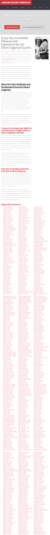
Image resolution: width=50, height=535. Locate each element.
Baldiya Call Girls (7, 341)
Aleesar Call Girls (22, 234)
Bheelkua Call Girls (7, 515)
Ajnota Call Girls (22, 225)
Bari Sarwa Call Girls (7, 400)
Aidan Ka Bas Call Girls (8, 219)
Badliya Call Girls (38, 303)
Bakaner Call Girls (38, 332)
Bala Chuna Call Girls (8, 337)
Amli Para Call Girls (38, 255)
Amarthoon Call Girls (8, 243)
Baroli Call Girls (37, 415)
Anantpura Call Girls (23, 261)
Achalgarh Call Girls (38, 208)
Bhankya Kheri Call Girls (24, 486)
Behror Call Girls (7, 456)
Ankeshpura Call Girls (39, 264)
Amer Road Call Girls (8, 252)
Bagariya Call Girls (7, 310)
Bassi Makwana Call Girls (39, 431)
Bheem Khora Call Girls (8, 517)
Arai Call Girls (6, 270)
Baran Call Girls (6, 381)
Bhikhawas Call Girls (7, 524)
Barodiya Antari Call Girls (9, 415)
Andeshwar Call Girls (8, 262)
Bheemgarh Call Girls (39, 517)
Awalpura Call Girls (7, 288)
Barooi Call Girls (37, 417)
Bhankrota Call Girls (7, 486)
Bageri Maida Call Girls (39, 314)
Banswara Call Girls (7, 370)
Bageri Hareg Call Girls (23, 314)
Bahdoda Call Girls (22, 323)
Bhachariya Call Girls (8, 461)
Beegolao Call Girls (7, 442)
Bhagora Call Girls (22, 466)
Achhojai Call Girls (38, 210)
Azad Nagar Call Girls (38, 289)
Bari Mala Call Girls (22, 399)
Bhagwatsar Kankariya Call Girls (10, 470)
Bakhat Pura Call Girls (8, 334)
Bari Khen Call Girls (7, 399)
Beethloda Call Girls (7, 454)
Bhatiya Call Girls (7, 502)
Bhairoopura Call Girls (39, 472)
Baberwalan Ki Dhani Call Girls (25, 291)
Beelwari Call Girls (38, 445)
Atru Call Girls (37, 286)
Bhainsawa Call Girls (38, 470)
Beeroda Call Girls (38, 452)
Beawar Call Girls (7, 440)
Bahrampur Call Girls (8, 325)
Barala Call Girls (37, 379)
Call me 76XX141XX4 (12, 27)
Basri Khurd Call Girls (8, 429)
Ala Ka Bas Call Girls (38, 232)
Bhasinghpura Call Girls (39, 497)
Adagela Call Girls (22, 212)
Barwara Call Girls (38, 418)
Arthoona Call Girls (7, 277)
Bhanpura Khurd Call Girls (40, 488)
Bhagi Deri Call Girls (7, 466)
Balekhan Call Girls (22, 341)
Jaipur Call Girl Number (12, 193)
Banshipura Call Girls (8, 366)
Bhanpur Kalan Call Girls (9, 488)
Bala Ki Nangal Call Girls (24, 337)
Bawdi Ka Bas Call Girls (39, 436)
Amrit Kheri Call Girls (38, 257)
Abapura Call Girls (22, 207)
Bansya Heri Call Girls (23, 370)
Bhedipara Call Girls (23, 513)
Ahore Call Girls (37, 217)
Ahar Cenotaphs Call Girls (24, 217)
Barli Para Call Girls (22, 408)
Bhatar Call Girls (7, 501)
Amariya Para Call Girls (39, 239)
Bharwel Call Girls (22, 497)
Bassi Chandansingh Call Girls (10, 431)
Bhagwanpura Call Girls (23, 468)
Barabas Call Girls (7, 379)
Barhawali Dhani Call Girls (9, 397)
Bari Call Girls (21, 397)
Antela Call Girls (6, 268)
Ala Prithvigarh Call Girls (8, 234)
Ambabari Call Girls (22, 244)
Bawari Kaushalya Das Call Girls (10, 436)
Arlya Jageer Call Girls (39, 273)
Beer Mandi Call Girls (39, 447)
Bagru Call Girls (6, 321)
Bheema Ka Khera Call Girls (24, 517)
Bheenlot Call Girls (7, 520)
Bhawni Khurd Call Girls (8, 513)
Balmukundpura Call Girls (24, 345)
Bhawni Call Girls (38, 511)
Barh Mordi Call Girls (8, 391)
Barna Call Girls (6, 411)
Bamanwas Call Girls (38, 348)
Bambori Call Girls (38, 352)
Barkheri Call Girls (38, 404)
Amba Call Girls (22, 243)
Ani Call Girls (6, 264)
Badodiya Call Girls (7, 305)
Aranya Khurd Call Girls (39, 271)
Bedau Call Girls (22, 440)
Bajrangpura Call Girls (8, 332)
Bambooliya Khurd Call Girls (9, 352)
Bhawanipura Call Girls (39, 508)
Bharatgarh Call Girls (23, 493)
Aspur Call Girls (6, 282)
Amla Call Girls (21, 253)
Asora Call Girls (37, 280)
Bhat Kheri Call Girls (7, 499)
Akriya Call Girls (21, 232)
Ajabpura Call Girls (38, 219)
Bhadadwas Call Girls (23, 461)
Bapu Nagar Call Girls (8, 377)
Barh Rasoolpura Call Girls (40, 393)
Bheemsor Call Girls (38, 519)
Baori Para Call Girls (23, 373)
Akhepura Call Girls (38, 228)
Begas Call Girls (22, 454)
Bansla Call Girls (22, 366)
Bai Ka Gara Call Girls (38, 325)
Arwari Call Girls (22, 277)
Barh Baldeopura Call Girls (40, 384)
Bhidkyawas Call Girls (23, 522)
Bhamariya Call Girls (38, 477)
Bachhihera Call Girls (38, 291)
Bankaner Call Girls (22, 364)
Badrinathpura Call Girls (24, 307)
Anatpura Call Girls (38, 261)
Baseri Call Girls (37, 424)
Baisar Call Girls (6, 328)
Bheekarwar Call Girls (39, 513)
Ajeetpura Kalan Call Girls (24, 221)
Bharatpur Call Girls (7, 495)
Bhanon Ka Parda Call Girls (40, 486)
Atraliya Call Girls (22, 286)
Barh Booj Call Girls (22, 386)
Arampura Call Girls (23, 270)
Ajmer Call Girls (6, 223)
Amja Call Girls (37, 252)
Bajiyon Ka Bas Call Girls (39, 330)
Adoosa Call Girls (38, 214)
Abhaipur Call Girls (38, 207)
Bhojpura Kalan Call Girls (39, 533)
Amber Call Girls (22, 248)
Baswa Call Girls (22, 433)
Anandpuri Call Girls (38, 259)
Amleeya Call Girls (38, 253)
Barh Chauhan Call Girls (8, 388)
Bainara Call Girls (22, 327)
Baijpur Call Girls (7, 327)
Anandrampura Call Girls (9, 261)
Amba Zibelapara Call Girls (9, 244)
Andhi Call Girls (21, 262)
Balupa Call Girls (7, 348)
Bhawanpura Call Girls (23, 510)
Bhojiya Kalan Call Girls (23, 531)
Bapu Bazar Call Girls (39, 375)
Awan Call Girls (21, 288)
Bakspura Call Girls (22, 336)
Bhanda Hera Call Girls (39, 481)
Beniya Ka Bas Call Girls (8, 457)
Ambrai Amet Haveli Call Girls (41, 248)
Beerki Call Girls (6, 452)
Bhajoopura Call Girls (39, 474)
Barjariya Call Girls (38, 402)
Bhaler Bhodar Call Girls (8, 475)
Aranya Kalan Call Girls (23, 271)
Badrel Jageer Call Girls (39, 305)
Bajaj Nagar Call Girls (38, 328)
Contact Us (40, 7)
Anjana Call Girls (22, 264)
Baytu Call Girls (37, 438)
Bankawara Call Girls (38, 364)
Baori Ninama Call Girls (8, 373)
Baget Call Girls (6, 316)
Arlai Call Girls (21, 273)
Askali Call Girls (21, 280)
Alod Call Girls (6, 235)
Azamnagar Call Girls (8, 291)
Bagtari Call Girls (22, 321)
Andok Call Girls (37, 262)
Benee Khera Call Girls (39, 456)
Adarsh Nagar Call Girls (39, 212)
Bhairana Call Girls (22, 472)
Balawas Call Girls (38, 339)
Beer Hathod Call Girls (23, 447)
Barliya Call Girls (22, 409)
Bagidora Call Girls (38, 316)
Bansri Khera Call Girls (8, 368)
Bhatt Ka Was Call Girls (39, 502)
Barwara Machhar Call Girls (24, 420)
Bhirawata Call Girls (38, 528)
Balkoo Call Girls (7, 343)
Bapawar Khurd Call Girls (9, 375)
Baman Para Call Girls (23, 348)
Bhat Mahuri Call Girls (23, 499)
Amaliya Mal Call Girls (8, 239)
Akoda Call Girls (37, 230)
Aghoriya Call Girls (22, 216)
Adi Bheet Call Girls (22, 214)
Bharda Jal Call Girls (23, 495)
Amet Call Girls (21, 252)
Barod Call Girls (37, 411)
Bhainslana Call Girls (8, 472)
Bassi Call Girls (21, 429)
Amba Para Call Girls (38, 243)
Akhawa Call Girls (38, 226)
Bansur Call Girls (38, 368)
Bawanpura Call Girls (23, 435)
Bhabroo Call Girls (38, 459)
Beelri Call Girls (37, 444)
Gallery (28, 7)
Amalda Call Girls (22, 237)
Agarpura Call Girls (7, 216)
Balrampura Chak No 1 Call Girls (41, 346)
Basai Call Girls (21, 424)
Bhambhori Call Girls (23, 479)
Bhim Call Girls (37, 524)
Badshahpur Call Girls (8, 309)
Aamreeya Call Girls (7, 207)
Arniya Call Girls (6, 275)
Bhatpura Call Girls (22, 502)
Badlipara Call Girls (22, 303)
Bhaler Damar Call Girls (39, 475)
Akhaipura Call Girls (23, 226)
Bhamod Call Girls (38, 479)
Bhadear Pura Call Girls (39, 461)
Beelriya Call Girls (7, 445)
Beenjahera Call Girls (8, 447)
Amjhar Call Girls (7, 253)
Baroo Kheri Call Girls (23, 417)
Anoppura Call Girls (23, 266)
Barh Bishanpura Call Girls (9, 386)
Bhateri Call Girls (22, 501)
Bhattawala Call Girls (8, 504)
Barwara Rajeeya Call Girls (40, 420)
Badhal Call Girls (7, 300)
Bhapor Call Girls (7, 493)
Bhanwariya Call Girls (23, 490)
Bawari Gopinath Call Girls (40, 435)
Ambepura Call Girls (8, 248)
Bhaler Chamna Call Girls (24, 475)
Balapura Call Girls (7, 339)
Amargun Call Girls (22, 239)
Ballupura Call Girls (7, 345)
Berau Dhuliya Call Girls (23, 457)
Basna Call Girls (6, 426)
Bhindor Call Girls (7, 528)
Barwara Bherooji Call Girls (9, 420)
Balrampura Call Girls (23, 346)
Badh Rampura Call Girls (24, 298)
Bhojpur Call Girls (7, 533)
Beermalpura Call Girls (23, 452)
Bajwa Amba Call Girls (23, 332)
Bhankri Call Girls (38, 484)
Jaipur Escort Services (16, 2)
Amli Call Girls (6, 255)
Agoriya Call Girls (37, 216)
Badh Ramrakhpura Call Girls (40, 298)
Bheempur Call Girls (8, 519)
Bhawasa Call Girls (7, 511)
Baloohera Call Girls (38, 345)
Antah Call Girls (37, 266)
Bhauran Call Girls (38, 506)
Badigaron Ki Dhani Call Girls (25, 301)
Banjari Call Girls (22, 363)
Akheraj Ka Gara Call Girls (9, 230)
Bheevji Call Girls (22, 520)
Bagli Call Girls (6, 318)
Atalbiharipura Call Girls (39, 284)
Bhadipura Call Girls (23, 463)
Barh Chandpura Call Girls (40, 386)
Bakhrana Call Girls (38, 334)
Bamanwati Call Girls (8, 350)
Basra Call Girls (21, 426)
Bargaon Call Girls (22, 382)
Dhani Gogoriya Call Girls (23, 141)
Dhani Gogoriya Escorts (8, 59)
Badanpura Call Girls (23, 293)
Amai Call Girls (6, 237)
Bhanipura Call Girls (38, 483)
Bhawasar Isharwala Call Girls (25, 511)
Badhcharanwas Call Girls (24, 300)
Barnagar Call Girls (22, 411)
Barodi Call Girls (22, 413)
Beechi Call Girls (37, 440)
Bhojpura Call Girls (22, 533)
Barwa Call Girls (22, 418)
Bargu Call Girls (37, 382)
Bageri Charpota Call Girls (9, 314)
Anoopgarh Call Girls (8, 266)
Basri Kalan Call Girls (38, 427)
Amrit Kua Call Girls (7, 259)
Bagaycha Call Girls (38, 312)
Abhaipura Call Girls (7, 208)
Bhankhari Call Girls (23, 484)
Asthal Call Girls (37, 282)
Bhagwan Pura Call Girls (8, 468)
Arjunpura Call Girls (7, 273)
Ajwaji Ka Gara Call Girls (39, 225)
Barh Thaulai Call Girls (8, 395)
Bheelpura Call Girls (23, 515)
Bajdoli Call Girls (22, 330)
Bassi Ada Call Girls (38, 429)
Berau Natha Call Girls (39, 457)
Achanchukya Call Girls (23, 210)
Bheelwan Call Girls (38, 515)
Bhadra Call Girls (38, 463)
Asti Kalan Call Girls (7, 284)
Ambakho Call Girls (7, 246)
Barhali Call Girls (37, 395)
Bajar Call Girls (6, 330)
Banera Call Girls (7, 359)
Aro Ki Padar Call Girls (23, 275)
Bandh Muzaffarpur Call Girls (40, 357)
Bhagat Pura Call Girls (23, 465)
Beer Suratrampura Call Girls (40, 449)
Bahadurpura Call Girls (8, 323)
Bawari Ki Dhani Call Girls (24, 436)
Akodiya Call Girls (7, 232)
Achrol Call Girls (6, 212)
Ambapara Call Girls (23, 246)
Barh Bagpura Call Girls (23, 384)
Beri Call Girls (6, 459)
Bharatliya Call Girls (38, 493)
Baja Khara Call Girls (23, 328)
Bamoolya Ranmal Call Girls (25, 355)
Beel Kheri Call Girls (38, 442)
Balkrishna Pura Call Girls (24, 343)
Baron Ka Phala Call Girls (9, 417)
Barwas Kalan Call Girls (8, 422)
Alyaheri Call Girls (38, 235)
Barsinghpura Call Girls (8, 418)
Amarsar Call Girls (22, 241)
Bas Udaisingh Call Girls (8, 424)
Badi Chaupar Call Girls (8, 301)
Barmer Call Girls (38, 409)
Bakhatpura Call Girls (23, 334)
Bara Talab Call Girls (38, 377)
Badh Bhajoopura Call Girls (24, 296)
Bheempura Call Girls (23, 519)
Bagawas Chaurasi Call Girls (24, 312)
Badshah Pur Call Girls (39, 307)
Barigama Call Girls (38, 400)
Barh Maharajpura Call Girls (24, 390)
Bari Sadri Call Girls (38, 399)
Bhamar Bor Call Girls (23, 477)
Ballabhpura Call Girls (39, 343)
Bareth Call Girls (7, 382)
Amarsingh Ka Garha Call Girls (41, 241)
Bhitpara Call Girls (7, 529)
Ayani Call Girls (21, 289)
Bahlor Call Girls (37, 323)
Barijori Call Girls (7, 402)
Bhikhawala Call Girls (38, 522)
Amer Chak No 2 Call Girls (40, 250)
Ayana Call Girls (6, 289)
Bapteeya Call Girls (22, 375)
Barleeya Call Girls (38, 406)
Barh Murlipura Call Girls (24, 391)
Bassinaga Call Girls (7, 433)
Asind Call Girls (6, 280)
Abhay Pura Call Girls (23, 208)
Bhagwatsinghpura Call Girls (25, 470)
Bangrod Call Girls (22, 361)
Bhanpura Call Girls (23, 488)
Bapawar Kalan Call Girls (39, 373)
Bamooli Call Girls (38, 354)
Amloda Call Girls (7, 257)
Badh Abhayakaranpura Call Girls (40, 293)
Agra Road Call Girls (7, 217)
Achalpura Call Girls (7, 210)
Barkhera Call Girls (22, 404)
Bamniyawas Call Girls (23, 354)
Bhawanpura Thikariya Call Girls (41, 510)
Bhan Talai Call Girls (23, 481)
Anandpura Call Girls (23, 259)
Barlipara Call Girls (38, 408)
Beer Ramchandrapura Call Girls (25, 449)
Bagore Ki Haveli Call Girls (24, 318)
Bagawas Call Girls (38, 310)
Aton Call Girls (6, 286)
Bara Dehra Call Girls (23, 377)
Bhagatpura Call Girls (39, 465)
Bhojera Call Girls (7, 531)
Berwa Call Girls (22, 459)
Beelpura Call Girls (22, 444)
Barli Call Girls (6, 408)
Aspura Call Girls (22, 282)
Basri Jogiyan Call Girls (23, 427)
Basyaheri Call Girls (38, 433)
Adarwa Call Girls (7, 214)
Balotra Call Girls (7, 346)
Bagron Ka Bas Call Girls (39, 319)
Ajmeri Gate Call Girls (38, 223)
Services (46, 7)
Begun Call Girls (37, 454)
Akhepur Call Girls (22, 228)
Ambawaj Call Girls (38, 246)
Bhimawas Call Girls (7, 526)
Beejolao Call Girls (22, 442)
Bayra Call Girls (21, 438)
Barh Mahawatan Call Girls (40, 390)
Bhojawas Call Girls (38, 529)
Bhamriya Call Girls (7, 481)
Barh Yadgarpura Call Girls (24, 395)
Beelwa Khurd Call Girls (24, 445)
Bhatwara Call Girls (7, 506)
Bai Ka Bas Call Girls (23, 325)
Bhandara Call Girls (7, 483)
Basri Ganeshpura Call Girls (9, 427)
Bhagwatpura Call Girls (39, 468)
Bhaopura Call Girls (38, 492)
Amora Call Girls (22, 257)
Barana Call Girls (22, 381)
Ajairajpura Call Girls (7, 221)
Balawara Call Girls (22, 339)
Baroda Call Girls (7, 413)
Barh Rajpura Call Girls (8, 393)
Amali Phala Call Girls (39, 237)
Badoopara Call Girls (23, 305)
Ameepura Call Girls (7, 250)
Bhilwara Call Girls (22, 524)
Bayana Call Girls (7, 438)
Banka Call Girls (37, 363)
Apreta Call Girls (37, 268)
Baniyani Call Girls (7, 363)
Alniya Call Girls (37, 234)
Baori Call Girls (37, 370)
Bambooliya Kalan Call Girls (24, 350)
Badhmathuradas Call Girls (40, 300)
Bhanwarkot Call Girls (8, 492)
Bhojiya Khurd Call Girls (39, 531)
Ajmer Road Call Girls (23, 223)
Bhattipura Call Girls (23, 504)
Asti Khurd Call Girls (23, 284)
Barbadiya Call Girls (38, 381)
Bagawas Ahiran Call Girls (9, 312)
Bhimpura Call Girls (23, 526)
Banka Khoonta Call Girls (9, 364)
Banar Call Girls (6, 357)
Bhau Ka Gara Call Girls (23, 506)
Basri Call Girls (37, 426)
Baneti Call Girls (37, 359)
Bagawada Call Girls (23, 310)
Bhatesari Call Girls (38, 501)
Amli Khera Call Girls (23, 255)
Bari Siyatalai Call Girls (23, 400)
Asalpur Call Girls (38, 277)
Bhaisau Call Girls (22, 474)
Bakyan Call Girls (38, 336)
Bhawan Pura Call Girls (8, 508)
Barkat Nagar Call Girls (8, 404)
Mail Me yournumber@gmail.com (33, 27)
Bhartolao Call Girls (7, 497)
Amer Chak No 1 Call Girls (24, 250)
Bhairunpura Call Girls (8, 474)
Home (8, 7)
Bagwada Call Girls (38, 321)
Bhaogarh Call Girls (22, 492)
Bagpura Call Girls (38, 318)
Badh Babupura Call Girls (9, 296)
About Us (22, 7)
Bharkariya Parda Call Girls (40, 495)
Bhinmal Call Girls (22, 528)
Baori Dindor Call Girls (8, 372)
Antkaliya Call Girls (22, 268)
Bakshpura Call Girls (8, 336)
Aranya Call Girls (7, 271)
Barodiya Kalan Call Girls (24, 415)
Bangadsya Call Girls (8, 361)
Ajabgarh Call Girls (22, 219)
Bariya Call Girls (22, 402)
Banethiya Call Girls (23, 359)
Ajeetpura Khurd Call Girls (40, 221)
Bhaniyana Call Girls (7, 484)
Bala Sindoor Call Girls (39, 337)
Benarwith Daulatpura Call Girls (25, 456)
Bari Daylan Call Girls (38, 397)
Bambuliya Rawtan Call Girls (9, 354)
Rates (34, 7)
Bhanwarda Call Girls (8, 490)
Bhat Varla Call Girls (38, 499)
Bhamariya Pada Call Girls (9, 479)
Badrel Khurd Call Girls (8, 307)
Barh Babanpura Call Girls (9, 384)
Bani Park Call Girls (38, 361)
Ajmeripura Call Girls (8, 225)
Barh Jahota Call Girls (8, 390)
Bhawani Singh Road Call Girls (25, 508)
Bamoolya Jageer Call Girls (9, 355)
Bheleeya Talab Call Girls (9, 522)
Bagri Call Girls (21, 319)
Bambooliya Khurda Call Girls (25, 352)
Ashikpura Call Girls (23, 279)
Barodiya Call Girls (38, 413)
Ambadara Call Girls (38, 244)
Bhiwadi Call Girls (22, 529)
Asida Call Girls (37, 279)
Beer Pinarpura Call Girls (9, 449)
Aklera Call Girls (22, 230)
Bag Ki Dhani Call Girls (23, 309)
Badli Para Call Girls (7, 303)
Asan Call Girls (6, 279)
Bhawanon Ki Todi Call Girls (9, 510)
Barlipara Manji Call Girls (8, 409)
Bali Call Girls (37, 341)
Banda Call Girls (22, 357)
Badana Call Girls (7, 293)
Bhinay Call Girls (37, 526)
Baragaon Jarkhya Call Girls (24, 379)
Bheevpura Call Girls (38, 520)
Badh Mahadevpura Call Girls (10, 298)
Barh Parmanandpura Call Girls (41, 391)
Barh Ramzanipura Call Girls (25, 393)
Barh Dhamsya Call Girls (24, 388)
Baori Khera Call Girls (39, 372)
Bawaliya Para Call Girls (8, 435)
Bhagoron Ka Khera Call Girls (40, 466)
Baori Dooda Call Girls (23, 372)
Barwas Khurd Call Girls (24, 422)
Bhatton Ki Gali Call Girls (39, 504)
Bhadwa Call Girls (7, 465)
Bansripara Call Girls (23, 368)
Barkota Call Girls (7, 406)
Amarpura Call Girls (7, 241)
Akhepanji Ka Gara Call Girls (9, 228)
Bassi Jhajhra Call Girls (23, 431)
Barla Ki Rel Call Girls (23, 406)
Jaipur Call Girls (15, 7)
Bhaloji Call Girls (7, 477)
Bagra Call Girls (6, 319)
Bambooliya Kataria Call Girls (40, 350)
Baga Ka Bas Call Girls (39, 309)
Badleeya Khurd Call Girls (40, 301)
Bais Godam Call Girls (39, 327)
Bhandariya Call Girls (23, 483)
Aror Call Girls (37, 275)
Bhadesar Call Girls (7, 463)
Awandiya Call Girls (38, 288)
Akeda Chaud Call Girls (8, 226)
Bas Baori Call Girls (38, 422)
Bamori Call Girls (38, 355)
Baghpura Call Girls (22, 316)
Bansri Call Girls (37, 366)
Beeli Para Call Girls (7, 444)
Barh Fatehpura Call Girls (39, 388)
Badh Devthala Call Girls (39, 296)
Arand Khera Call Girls (39, 270)
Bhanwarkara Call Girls (39, 490)
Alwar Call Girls (21, 235)
